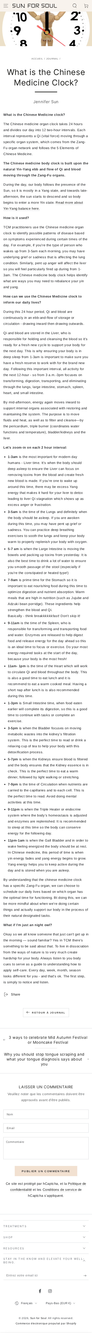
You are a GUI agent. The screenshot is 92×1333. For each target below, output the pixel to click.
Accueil (37, 58)
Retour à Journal (48, 1012)
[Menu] (6, 6)
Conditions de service (60, 1189)
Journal (52, 58)
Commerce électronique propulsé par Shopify (46, 1323)
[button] (74, 6)
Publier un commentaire (46, 1171)
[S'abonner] (86, 1275)
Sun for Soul (38, 1318)
